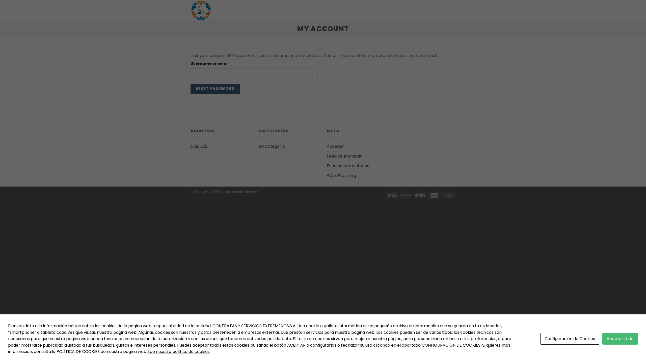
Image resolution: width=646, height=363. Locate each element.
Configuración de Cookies (570, 339)
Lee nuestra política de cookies (179, 351)
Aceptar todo (620, 339)
